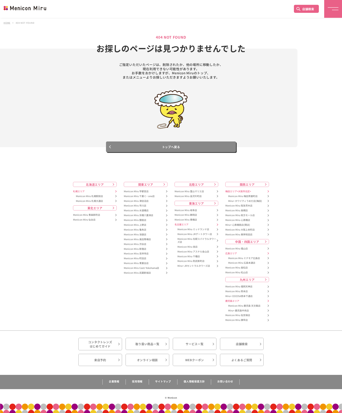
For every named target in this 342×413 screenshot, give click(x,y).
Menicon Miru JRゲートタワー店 (194, 234)
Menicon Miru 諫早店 (236, 320)
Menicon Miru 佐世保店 (237, 315)
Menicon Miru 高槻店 (236, 210)
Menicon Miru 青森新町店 (86, 214)
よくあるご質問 (241, 360)
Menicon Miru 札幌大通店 (89, 201)
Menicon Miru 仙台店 (84, 219)
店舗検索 (308, 9)
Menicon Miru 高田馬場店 (137, 239)
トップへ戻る (171, 147)
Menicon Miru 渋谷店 (135, 244)
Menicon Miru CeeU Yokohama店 (141, 268)
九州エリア (247, 279)
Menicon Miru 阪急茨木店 (238, 205)
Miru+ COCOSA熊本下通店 (239, 296)
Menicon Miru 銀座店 (135, 220)
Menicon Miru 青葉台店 (136, 263)
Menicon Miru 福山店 (236, 248)
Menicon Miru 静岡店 (186, 214)
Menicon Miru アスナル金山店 (193, 251)
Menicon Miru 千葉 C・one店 (139, 196)
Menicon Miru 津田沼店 (136, 201)
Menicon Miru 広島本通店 (241, 262)
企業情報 (114, 381)
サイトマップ (163, 381)
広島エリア (231, 253)
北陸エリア (196, 184)
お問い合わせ (225, 381)
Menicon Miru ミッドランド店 (193, 229)
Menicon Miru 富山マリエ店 (189, 191)
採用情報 (137, 381)
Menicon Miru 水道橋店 (136, 210)
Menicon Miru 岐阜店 (186, 210)
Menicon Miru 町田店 (135, 258)
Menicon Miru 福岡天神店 (238, 286)
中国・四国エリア (247, 241)
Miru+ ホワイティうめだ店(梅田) (245, 201)
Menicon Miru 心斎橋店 (237, 220)
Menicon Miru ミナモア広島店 (244, 258)
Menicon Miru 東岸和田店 (238, 234)
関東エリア (145, 184)
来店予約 (100, 360)
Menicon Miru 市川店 (135, 205)
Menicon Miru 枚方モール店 (240, 215)
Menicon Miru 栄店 (187, 246)
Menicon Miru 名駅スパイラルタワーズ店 (196, 241)
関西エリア (247, 184)
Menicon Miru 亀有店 (135, 229)
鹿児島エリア (232, 301)
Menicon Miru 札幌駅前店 (89, 196)
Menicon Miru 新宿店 (135, 249)
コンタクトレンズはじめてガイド (100, 344)
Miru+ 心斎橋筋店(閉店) (237, 224)
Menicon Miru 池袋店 (135, 234)
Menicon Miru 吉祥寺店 (136, 253)
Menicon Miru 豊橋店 (186, 219)
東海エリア (196, 203)
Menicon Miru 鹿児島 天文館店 (244, 305)
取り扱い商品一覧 (147, 344)
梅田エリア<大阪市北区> (238, 191)
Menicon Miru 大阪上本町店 (240, 229)
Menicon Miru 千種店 (188, 256)
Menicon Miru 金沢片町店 (188, 196)
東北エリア (94, 208)
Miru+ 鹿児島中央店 (238, 310)
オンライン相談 (147, 360)
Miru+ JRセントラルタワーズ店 (193, 265)
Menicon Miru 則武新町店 (190, 261)
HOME (7, 22)
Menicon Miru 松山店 (236, 272)
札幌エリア (79, 191)
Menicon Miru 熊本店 (236, 291)
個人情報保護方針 (194, 381)
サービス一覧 (195, 344)
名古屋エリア (181, 224)
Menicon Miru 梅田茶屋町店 (243, 196)
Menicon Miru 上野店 (135, 224)
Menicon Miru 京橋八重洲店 (138, 215)
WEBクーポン (194, 360)
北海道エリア (95, 184)
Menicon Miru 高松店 (236, 267)
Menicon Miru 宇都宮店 (136, 191)
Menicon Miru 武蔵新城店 (137, 272)
